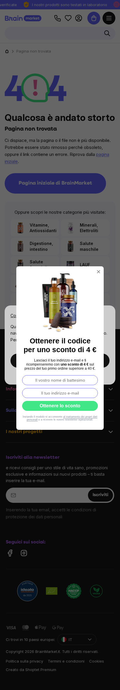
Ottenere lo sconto (60, 405)
